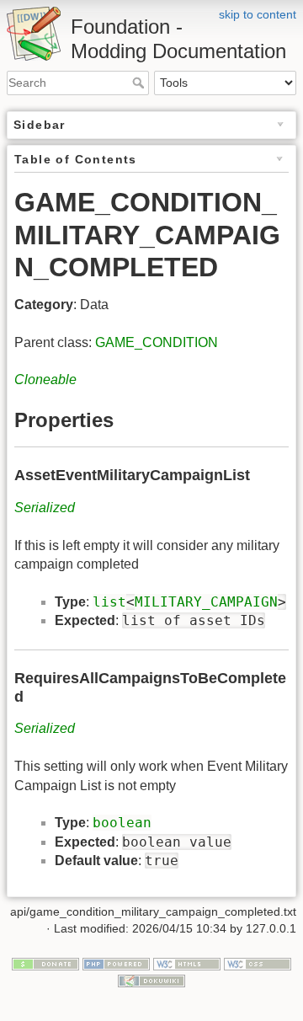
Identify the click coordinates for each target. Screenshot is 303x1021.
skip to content (257, 14)
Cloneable (45, 379)
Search (140, 82)
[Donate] (45, 963)
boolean (122, 823)
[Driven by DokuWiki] (151, 979)
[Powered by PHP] (116, 963)
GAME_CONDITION (156, 342)
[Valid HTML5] (187, 963)
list (109, 602)
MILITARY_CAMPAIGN (206, 602)
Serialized (44, 507)
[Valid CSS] (257, 963)
